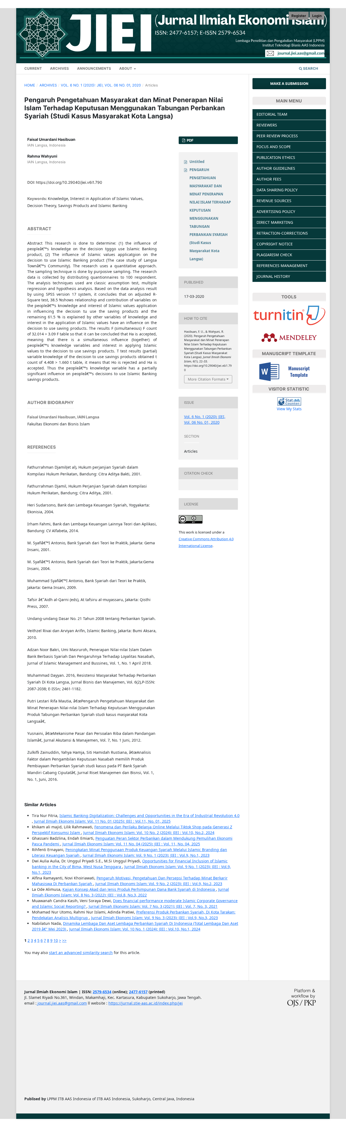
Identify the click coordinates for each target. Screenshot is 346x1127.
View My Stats (289, 408)
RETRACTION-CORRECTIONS (282, 233)
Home (29, 85)
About (126, 68)
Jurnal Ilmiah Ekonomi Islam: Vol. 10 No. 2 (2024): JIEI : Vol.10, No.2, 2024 (148, 832)
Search (310, 68)
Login (317, 16)
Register (298, 16)
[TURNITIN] (289, 315)
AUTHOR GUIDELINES (276, 168)
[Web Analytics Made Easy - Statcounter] (289, 401)
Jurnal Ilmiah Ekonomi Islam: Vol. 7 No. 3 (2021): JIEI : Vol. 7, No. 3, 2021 (153, 906)
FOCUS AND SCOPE (274, 146)
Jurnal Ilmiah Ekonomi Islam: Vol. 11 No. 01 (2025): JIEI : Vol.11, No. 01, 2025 (102, 821)
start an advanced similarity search (81, 952)
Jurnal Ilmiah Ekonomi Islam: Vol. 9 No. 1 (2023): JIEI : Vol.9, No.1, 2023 (146, 855)
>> (64, 940)
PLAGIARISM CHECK (274, 254)
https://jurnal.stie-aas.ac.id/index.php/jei (145, 1003)
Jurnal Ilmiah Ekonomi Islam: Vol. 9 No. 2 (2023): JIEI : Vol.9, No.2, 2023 (158, 883)
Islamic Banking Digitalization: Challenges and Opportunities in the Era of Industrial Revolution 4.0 (149, 815)
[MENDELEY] (289, 337)
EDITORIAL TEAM (272, 114)
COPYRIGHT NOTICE (275, 243)
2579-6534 (102, 991)
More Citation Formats (206, 379)
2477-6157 (138, 991)
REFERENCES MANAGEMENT (282, 265)
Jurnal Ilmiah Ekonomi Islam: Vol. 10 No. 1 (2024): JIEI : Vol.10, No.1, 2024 (134, 929)
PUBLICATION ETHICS (276, 157)
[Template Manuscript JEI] (289, 371)
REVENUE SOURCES (274, 200)
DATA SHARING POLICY (277, 189)
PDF (190, 140)
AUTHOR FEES (269, 179)
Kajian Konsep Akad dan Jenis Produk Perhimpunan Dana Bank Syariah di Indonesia (139, 889)
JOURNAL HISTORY (273, 276)
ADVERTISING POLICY (276, 211)
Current (33, 68)
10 (56, 940)
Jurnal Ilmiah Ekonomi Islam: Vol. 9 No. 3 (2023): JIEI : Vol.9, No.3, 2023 (154, 917)
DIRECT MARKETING (275, 222)
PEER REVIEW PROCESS (277, 135)
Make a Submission (289, 83)
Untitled (196, 161)
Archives (59, 68)
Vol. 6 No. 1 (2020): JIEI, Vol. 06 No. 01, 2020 (101, 85)
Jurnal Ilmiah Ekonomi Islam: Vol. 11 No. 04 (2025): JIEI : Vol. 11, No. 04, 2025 (131, 843)
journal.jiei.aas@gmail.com (61, 1003)
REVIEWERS (267, 125)
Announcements (94, 68)
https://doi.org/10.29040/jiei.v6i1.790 (69, 182)
